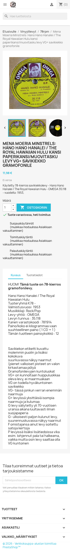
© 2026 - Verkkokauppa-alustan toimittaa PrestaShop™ (29, 545)
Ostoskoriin (33, 207)
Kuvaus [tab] (15, 275)
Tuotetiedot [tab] (34, 275)
